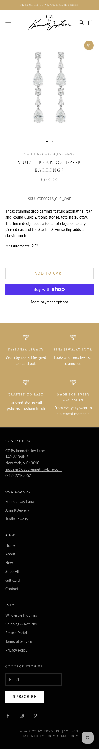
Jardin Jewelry (16, 519)
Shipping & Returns (21, 624)
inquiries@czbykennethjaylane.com (33, 469)
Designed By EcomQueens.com (49, 736)
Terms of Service (18, 641)
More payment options (49, 302)
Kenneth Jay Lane (19, 501)
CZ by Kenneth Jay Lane (49, 154)
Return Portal (16, 632)
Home (10, 545)
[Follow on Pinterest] (35, 715)
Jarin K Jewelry (17, 510)
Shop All (12, 571)
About (10, 554)
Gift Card (12, 580)
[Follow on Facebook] (8, 715)
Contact (11, 589)
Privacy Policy (16, 650)
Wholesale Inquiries (21, 615)
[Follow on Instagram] (21, 715)
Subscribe (25, 696)
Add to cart (49, 273)
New (9, 562)
